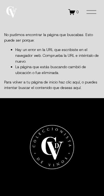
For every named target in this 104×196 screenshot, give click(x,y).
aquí (77, 87)
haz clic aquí (69, 82)
